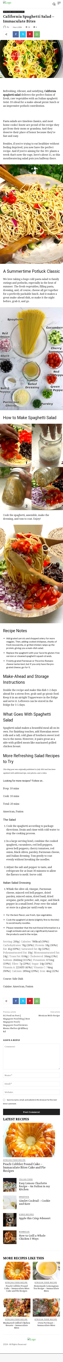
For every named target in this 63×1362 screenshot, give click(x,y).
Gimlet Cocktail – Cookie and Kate (34, 1202)
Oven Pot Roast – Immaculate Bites (46, 1323)
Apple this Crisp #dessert (34, 1218)
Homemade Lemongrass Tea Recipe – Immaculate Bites (46, 1288)
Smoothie (24, 1197)
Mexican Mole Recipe (49, 1015)
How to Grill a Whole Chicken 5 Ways (32, 1237)
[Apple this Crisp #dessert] (10, 1220)
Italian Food (26, 1179)
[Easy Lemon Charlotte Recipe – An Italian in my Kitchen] (10, 1185)
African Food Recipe (14, 12)
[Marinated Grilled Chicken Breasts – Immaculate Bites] (16, 1308)
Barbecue (24, 1232)
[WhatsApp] (37, 34)
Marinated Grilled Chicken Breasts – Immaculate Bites (16, 1325)
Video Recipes (26, 1214)
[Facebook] (16, 34)
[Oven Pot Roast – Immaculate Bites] (46, 1308)
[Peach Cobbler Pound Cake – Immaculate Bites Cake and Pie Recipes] (29, 1140)
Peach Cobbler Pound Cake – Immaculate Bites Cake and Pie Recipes (24, 1167)
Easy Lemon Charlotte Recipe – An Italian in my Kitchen (34, 1186)
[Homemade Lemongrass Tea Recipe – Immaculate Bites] (46, 1271)
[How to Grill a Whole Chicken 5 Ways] (10, 1237)
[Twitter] (23, 34)
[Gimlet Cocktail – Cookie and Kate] (10, 1202)
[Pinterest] (30, 34)
